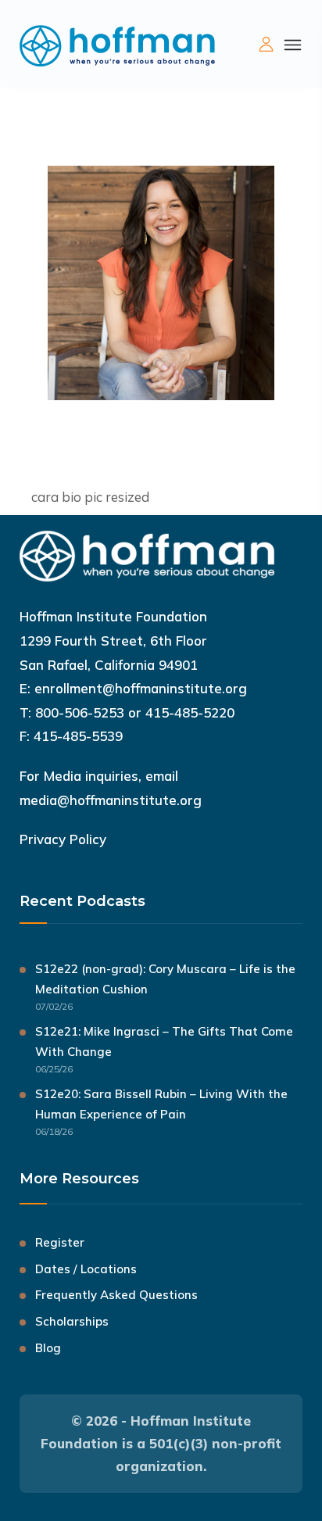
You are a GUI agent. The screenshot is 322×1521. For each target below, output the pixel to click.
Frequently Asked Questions (116, 1294)
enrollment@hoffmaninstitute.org (140, 688)
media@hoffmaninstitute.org (111, 800)
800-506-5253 (79, 712)
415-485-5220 (189, 712)
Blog (48, 1347)
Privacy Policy (63, 839)
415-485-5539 (78, 736)
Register (59, 1242)
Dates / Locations (86, 1269)
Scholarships (72, 1321)
